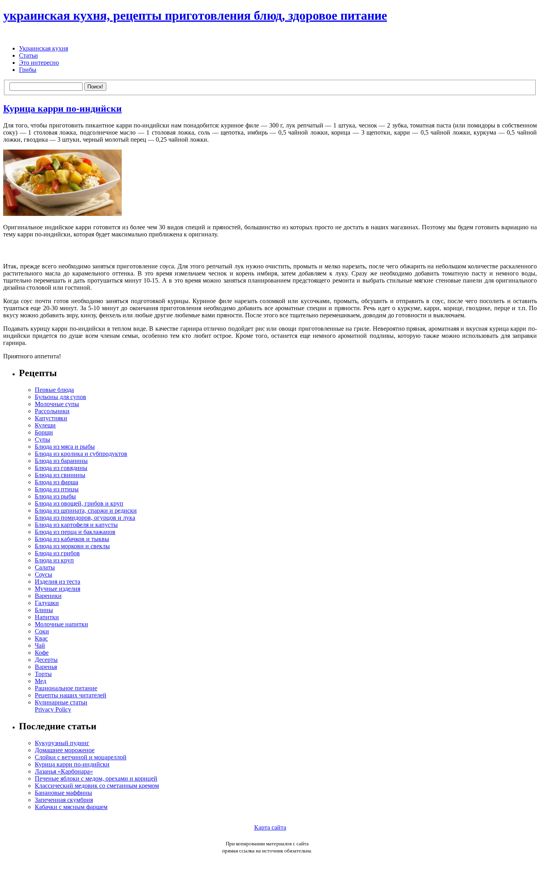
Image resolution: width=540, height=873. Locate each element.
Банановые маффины (63, 792)
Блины (44, 610)
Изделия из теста (57, 581)
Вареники (48, 595)
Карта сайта (270, 827)
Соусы (43, 574)
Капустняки (51, 418)
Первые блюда (54, 389)
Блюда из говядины (61, 468)
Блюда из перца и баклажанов (75, 531)
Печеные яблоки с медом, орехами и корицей (96, 778)
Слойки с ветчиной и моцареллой (81, 757)
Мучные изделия (57, 588)
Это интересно (39, 62)
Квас (41, 638)
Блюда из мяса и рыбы (65, 446)
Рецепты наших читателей (70, 695)
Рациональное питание (66, 688)
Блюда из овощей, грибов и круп (79, 503)
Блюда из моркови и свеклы (72, 546)
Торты (43, 674)
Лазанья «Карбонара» (64, 771)
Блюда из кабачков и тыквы (72, 539)
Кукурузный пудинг (62, 743)
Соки (42, 631)
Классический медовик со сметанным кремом (97, 785)
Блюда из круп (54, 560)
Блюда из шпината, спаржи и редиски (86, 510)
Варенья (46, 666)
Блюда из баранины (61, 460)
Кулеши (45, 425)
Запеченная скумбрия (64, 799)
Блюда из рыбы (55, 496)
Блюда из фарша (56, 482)
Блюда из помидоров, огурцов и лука (85, 517)
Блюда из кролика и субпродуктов (81, 453)
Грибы (27, 69)
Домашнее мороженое (64, 750)
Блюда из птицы (57, 489)
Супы (42, 439)
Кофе (42, 652)
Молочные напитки (61, 624)
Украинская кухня (43, 48)
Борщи (44, 432)
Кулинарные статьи (61, 702)
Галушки (47, 602)
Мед (40, 681)
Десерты (46, 659)
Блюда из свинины (60, 475)
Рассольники (52, 411)
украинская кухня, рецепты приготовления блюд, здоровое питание (195, 15)
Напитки (47, 617)
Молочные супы (57, 404)
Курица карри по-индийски (62, 108)
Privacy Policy (53, 709)
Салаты (45, 567)
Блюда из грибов (57, 553)
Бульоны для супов (60, 396)
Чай (40, 645)
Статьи (28, 55)
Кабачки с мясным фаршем (71, 807)
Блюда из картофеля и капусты (76, 524)
